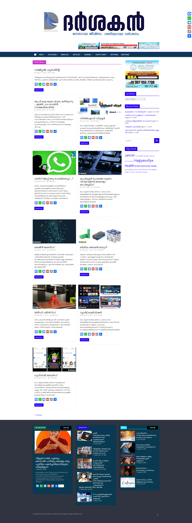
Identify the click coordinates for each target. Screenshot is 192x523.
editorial (152, 156)
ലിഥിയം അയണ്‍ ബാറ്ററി (93, 247)
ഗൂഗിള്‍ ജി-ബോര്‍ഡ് (45, 375)
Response (125, 54)
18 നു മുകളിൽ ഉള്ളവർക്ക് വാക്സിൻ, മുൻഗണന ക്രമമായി (102, 496)
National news (147, 169)
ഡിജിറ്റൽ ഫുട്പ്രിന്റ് (47, 70)
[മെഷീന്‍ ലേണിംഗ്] (54, 221)
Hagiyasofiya (143, 160)
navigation (154, 169)
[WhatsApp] (189, 18)
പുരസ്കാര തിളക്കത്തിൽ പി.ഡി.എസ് (138, 121)
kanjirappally (128, 169)
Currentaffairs (139, 156)
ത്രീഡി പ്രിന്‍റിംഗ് (45, 312)
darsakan (146, 156)
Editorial (114, 54)
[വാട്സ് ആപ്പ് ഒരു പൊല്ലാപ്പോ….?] (54, 152)
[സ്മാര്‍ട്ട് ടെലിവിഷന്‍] (100, 286)
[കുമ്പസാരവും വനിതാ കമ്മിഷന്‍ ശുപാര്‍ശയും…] (128, 478)
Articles (76, 54)
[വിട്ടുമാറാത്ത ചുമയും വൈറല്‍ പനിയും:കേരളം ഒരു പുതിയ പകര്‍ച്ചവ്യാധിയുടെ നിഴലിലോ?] (53, 432)
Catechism (52, 54)
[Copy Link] (189, 31)
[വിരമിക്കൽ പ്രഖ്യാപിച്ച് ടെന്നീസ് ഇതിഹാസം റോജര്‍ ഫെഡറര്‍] (85, 447)
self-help (138, 172)
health (129, 165)
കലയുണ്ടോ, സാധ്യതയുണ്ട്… (136, 112)
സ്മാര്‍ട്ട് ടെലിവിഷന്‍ (91, 312)
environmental (129, 161)
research (132, 172)
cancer (130, 155)
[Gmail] (189, 27)
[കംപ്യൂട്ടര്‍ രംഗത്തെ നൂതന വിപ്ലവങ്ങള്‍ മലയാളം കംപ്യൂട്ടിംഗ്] (100, 152)
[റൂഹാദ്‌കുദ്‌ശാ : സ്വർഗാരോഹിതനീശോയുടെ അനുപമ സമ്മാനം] (128, 432)
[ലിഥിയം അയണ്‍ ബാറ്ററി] (100, 221)
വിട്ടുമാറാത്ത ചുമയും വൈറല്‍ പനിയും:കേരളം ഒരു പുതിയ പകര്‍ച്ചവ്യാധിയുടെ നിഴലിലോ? (53, 462)
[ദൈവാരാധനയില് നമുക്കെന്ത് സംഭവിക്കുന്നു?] (128, 443)
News (41, 54)
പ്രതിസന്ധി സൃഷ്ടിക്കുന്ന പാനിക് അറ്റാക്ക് (140, 115)
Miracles (64, 54)
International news (146, 165)
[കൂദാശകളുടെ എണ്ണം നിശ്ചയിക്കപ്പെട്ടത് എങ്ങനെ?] (128, 455)
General (87, 54)
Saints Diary (101, 54)
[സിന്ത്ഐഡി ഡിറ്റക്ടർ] (100, 99)
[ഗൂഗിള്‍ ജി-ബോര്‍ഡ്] (54, 349)
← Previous (38, 415)
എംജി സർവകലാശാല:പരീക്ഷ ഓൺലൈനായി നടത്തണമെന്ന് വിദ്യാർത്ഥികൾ (101, 437)
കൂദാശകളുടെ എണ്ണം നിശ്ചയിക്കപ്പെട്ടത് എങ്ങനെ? (144, 458)
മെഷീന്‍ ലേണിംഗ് (44, 247)
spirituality (144, 172)
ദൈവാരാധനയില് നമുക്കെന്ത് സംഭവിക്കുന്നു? (146, 446)
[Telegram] (189, 22)
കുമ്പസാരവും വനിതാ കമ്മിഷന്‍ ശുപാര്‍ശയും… (145, 481)
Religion (127, 172)
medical (135, 169)
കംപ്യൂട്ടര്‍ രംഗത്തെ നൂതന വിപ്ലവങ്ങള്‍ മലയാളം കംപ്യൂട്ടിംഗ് (95, 181)
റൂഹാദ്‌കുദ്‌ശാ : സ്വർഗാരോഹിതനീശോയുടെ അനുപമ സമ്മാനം (146, 435)
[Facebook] (189, 14)
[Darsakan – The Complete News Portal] (35, 54)
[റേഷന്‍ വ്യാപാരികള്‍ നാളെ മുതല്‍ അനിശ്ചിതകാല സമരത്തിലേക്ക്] (85, 459)
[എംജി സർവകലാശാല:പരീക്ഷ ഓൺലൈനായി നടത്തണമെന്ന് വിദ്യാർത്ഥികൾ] (85, 432)
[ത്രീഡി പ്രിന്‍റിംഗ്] (54, 286)
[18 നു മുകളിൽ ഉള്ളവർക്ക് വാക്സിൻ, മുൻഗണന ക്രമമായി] (85, 493)
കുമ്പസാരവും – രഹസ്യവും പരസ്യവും (145, 469)
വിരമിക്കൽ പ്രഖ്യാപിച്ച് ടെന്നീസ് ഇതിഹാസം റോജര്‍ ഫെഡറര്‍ (101, 451)
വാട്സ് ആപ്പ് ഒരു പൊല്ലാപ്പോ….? (53, 178)
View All (65, 428)
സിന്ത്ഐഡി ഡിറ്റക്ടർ (92, 118)
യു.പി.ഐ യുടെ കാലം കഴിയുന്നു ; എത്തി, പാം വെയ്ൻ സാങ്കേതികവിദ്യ (53, 104)
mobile (140, 169)
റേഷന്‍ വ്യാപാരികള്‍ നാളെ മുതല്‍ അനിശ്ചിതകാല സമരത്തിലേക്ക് (100, 464)
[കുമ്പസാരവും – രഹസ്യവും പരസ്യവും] (128, 467)
